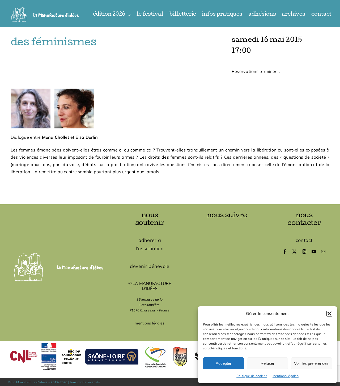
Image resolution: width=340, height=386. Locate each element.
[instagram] (304, 251)
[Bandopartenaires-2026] (170, 342)
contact (304, 240)
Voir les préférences (311, 363)
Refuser (267, 363)
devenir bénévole (149, 266)
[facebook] (285, 251)
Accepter (223, 363)
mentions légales (149, 323)
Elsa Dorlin (86, 137)
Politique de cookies (251, 376)
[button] (329, 313)
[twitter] (294, 251)
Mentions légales (286, 376)
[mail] (323, 251)
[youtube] (314, 251)
